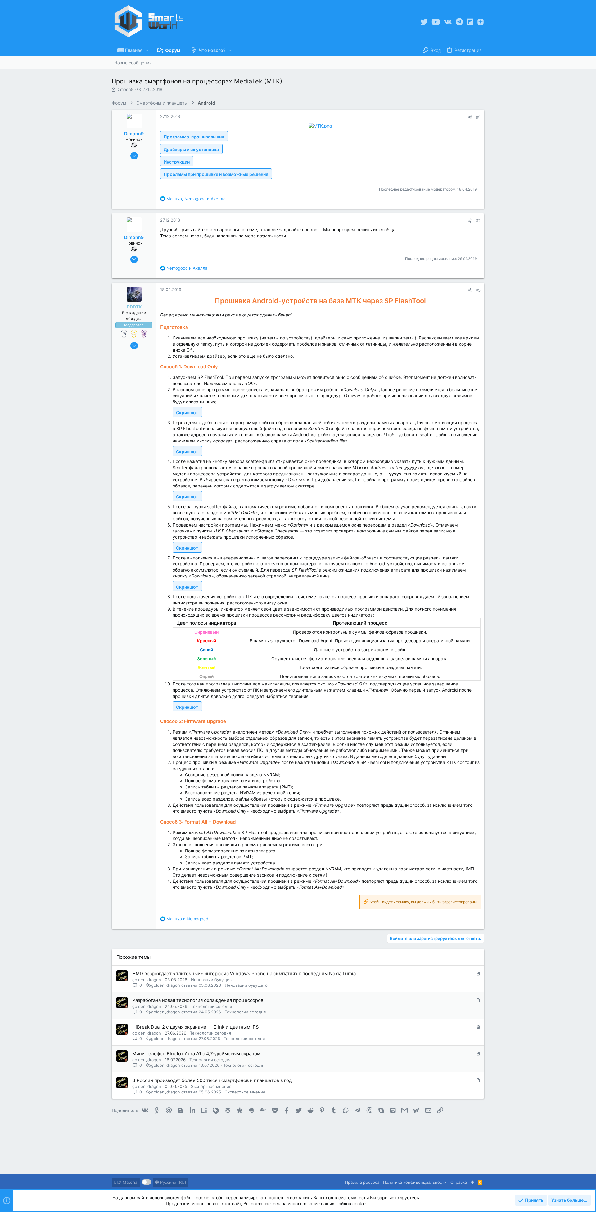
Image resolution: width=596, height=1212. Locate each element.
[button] (147, 50)
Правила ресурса (362, 1182)
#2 (478, 220)
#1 (478, 116)
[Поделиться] (470, 117)
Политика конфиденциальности (415, 1182)
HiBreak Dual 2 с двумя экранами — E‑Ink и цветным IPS (195, 1027)
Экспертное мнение (211, 1086)
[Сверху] (472, 1182)
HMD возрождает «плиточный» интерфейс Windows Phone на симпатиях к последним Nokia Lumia (244, 973)
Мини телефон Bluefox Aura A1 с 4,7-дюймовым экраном (196, 1054)
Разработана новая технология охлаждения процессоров (197, 1000)
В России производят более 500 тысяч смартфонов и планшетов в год (212, 1080)
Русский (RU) (172, 1182)
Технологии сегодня (211, 1006)
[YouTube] (435, 22)
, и (195, 198)
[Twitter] (424, 22)
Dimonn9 (124, 89)
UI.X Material (126, 1182)
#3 (478, 290)
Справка (458, 1182)
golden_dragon (146, 979)
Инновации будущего (212, 979)
